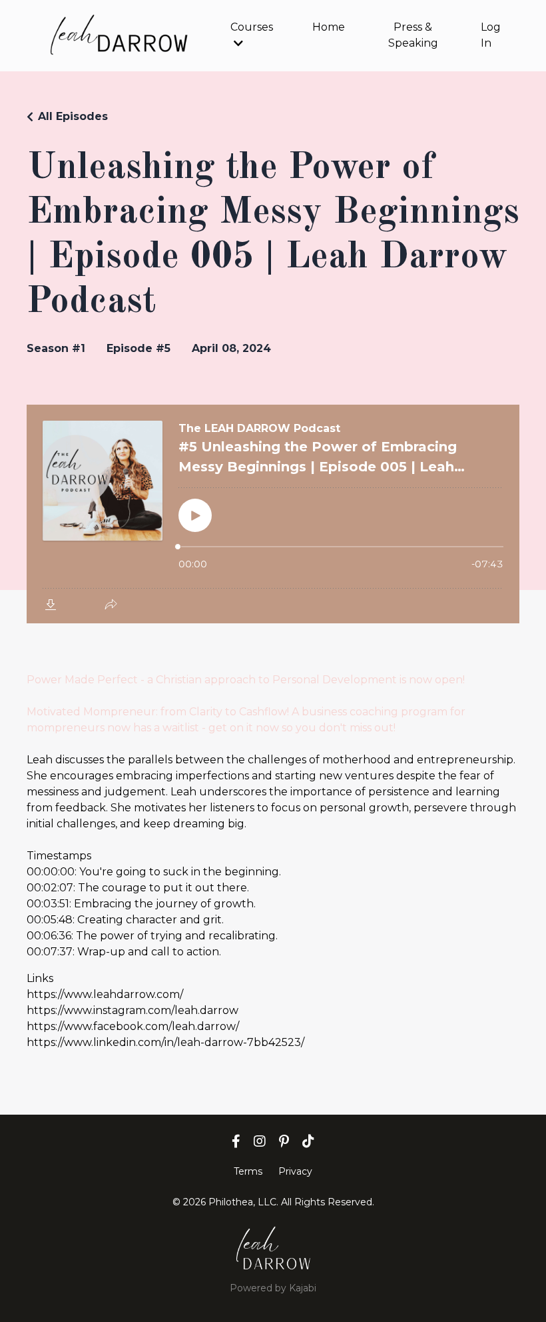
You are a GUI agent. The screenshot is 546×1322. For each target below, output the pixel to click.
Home (328, 27)
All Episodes (73, 116)
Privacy (295, 1171)
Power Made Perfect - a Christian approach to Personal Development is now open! (246, 679)
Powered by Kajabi (273, 1288)
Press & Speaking (413, 35)
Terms (248, 1171)
